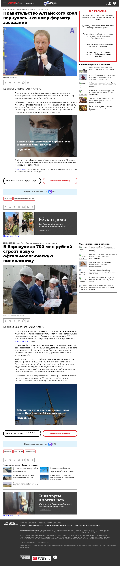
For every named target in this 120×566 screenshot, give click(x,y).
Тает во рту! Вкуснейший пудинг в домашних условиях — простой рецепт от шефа (101, 100)
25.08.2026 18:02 (9, 243)
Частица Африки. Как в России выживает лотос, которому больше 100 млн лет (102, 272)
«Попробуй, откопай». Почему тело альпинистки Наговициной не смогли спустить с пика (102, 77)
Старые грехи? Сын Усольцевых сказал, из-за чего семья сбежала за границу (102, 249)
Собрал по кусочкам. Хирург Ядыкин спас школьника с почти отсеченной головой (102, 85)
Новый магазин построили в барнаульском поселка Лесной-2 (25, 484)
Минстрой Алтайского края (13, 315)
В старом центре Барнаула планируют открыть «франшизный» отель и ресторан (62, 470)
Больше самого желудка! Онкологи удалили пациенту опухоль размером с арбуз (98, 18)
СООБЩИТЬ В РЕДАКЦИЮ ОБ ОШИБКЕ (87, 525)
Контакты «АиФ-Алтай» (28, 523)
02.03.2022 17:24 (9, 9)
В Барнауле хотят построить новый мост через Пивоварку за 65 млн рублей (43, 411)
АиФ (17, 77)
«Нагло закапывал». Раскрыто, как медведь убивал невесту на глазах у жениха (102, 287)
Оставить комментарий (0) (60, 181)
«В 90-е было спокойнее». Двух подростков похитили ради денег (101, 68)
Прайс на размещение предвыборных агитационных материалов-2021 (46, 525)
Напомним (20, 169)
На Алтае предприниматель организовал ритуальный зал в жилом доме (97, 55)
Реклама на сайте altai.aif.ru (50, 523)
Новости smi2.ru (11, 236)
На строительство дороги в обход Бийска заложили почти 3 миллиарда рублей (25, 470)
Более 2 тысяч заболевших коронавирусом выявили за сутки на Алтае (44, 143)
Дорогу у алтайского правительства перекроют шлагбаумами (98, 27)
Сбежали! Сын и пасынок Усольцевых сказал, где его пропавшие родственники (103, 256)
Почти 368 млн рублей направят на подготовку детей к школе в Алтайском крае (98, 36)
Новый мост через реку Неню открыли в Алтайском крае (24, 476)
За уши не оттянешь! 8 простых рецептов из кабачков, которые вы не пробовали (103, 108)
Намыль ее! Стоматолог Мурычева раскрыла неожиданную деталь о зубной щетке (101, 92)
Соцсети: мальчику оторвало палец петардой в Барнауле (98, 45)
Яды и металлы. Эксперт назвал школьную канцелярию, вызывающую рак (100, 264)
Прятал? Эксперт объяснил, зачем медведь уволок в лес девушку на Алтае (101, 279)
